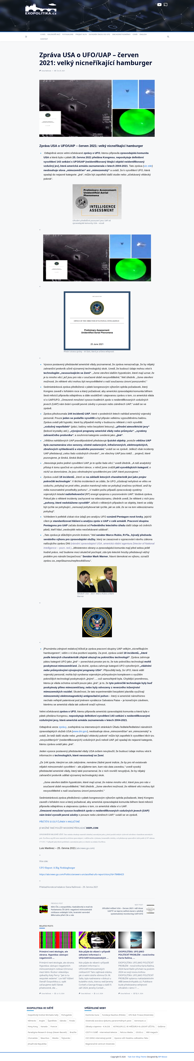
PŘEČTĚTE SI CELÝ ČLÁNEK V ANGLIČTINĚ (59, 821)
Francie (54, 1026)
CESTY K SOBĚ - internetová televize (101, 1032)
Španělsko (52, 1020)
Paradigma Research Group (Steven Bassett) (47, 1032)
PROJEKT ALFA (81, 34)
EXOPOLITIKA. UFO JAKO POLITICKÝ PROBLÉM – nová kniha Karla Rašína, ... (136, 954)
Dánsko (63, 1020)
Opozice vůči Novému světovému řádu (131, 1038)
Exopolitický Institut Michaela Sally (43, 1015)
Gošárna (161, 1026)
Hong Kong (33, 1026)
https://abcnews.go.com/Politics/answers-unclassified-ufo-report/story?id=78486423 (81, 874)
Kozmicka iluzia (92, 1015)
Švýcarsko (65, 1038)
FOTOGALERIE (67, 34)
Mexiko (55, 1038)
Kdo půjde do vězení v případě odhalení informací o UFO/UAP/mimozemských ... (94, 954)
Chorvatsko (33, 1038)
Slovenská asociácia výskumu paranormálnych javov (108, 1020)
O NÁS (42, 34)
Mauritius (45, 1038)
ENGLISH (143, 34)
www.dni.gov (80, 731)
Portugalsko (66, 1015)
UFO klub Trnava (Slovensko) (140, 1015)
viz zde (148, 166)
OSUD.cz (139, 1032)
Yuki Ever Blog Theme (137, 1056)
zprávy (63, 727)
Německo (32, 1020)
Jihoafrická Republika (37, 1044)
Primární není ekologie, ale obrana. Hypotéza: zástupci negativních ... (53, 954)
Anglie (42, 1020)
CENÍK (135, 34)
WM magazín (152, 1032)
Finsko (72, 1020)
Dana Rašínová (46, 71)
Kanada (44, 1026)
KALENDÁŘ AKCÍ (54, 34)
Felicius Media (126, 1032)
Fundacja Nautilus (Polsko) (113, 1015)
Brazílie (73, 1032)
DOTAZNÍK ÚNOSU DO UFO (99, 34)
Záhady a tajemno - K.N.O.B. (98, 1026)
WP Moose (162, 1056)
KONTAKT (44, 39)
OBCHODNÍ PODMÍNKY (121, 34)
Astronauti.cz (140, 1020)
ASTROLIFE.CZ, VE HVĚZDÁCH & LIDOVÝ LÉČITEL (134, 1026)
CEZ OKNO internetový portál (98, 1038)
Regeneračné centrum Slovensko (100, 1044)
